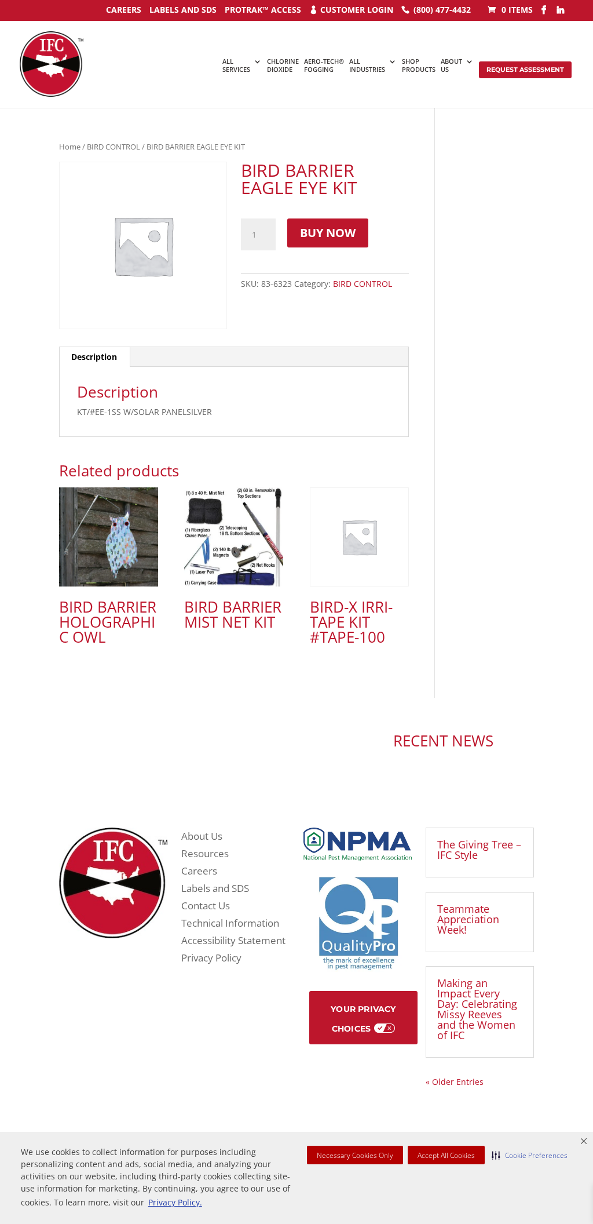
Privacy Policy (211, 959)
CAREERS (123, 9)
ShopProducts (418, 65)
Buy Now (328, 233)
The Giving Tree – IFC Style (479, 849)
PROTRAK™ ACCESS (263, 9)
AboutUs (451, 65)
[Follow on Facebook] (201, 742)
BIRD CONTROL (113, 146)
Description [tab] (94, 356)
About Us (201, 837)
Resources (205, 855)
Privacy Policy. (175, 1202)
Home (69, 146)
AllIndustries (367, 65)
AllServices (236, 65)
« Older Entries (455, 1081)
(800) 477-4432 (442, 9)
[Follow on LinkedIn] (224, 742)
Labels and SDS (183, 9)
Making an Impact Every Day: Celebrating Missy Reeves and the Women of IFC (477, 1009)
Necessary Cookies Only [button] (355, 1155)
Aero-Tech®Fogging (324, 65)
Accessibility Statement (233, 942)
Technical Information (230, 924)
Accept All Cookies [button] (446, 1155)
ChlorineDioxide (283, 65)
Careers (199, 872)
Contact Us (205, 907)
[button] (529, 1155)
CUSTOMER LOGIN (356, 9)
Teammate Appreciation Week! (468, 919)
